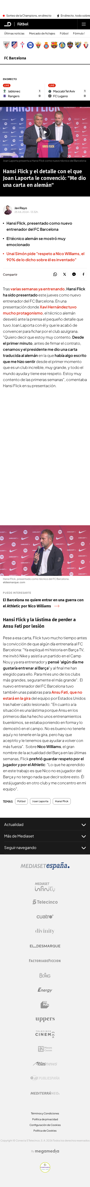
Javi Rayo (20, 207)
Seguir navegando (20, 847)
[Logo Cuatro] (45, 916)
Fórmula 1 (79, 33)
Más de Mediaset (19, 835)
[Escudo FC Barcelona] (54, 45)
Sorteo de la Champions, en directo (28, 15)
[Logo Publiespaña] (45, 1078)
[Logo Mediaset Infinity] (45, 887)
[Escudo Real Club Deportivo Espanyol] (46, 45)
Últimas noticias (14, 33)
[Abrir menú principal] (84, 24)
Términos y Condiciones (45, 1113)
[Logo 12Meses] (45, 1049)
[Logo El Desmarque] (45, 946)
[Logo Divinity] (45, 931)
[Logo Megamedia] (47, 1151)
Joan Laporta (40, 801)
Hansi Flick (61, 801)
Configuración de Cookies (45, 1125)
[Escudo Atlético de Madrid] (14, 45)
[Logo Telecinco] (45, 902)
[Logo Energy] (45, 990)
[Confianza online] (45, 1171)
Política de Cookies (45, 1130)
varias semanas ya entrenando (37, 288)
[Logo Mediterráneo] (45, 1093)
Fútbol (22, 24)
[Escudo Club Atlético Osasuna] (86, 45)
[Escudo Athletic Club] (6, 45)
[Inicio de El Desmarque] (7, 24)
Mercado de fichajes (42, 33)
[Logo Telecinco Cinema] (45, 1034)
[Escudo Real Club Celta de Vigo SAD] (22, 45)
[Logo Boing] (45, 975)
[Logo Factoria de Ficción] (45, 960)
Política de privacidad (45, 1119)
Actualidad (13, 824)
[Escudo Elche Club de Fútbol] (38, 45)
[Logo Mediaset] (45, 868)
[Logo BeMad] (45, 1005)
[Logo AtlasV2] (45, 1064)
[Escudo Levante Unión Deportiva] (70, 45)
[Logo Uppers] (45, 1019)
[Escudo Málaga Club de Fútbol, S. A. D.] (78, 45)
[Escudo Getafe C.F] (62, 45)
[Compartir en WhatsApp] (55, 274)
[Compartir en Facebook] (83, 274)
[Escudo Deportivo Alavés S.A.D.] (30, 45)
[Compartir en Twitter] (64, 274)
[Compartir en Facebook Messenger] (74, 274)
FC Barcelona (15, 58)
